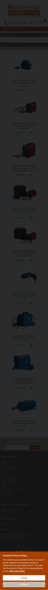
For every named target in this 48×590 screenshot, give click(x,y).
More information (17, 571)
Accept (24, 578)
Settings (24, 584)
